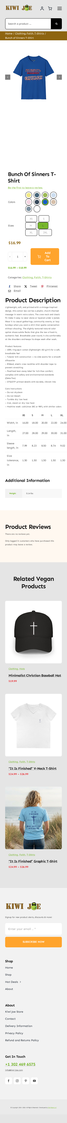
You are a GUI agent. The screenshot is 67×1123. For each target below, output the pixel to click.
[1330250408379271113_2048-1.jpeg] (33, 77)
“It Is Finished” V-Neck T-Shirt (32, 768)
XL (31, 232)
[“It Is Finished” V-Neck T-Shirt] (33, 695)
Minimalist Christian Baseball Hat (35, 675)
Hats (22, 668)
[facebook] (8, 1080)
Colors (11, 202)
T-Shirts (47, 277)
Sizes (11, 225)
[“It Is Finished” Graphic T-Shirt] (33, 788)
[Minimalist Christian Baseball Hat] (33, 602)
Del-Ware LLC (52, 1107)
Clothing (27, 277)
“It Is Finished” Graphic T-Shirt (33, 861)
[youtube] (34, 1080)
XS (31, 218)
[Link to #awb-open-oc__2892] (59, 8)
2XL (45, 232)
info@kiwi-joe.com (14, 1070)
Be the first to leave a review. (25, 187)
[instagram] (17, 1080)
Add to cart (47, 256)
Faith (37, 277)
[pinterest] (25, 1080)
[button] (28, 195)
